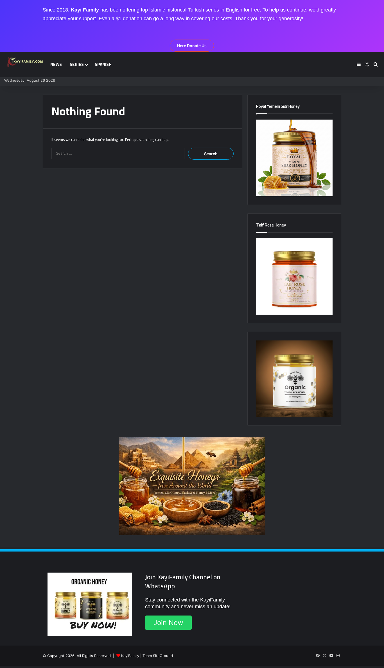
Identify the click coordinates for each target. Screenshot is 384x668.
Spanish (103, 64)
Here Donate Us (192, 45)
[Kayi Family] (25, 62)
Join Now (168, 623)
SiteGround (163, 655)
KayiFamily (130, 655)
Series (77, 64)
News (56, 64)
